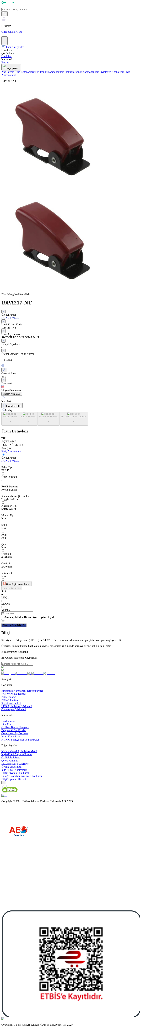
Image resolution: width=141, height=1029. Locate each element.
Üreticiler (6, 56)
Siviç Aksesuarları (11, 451)
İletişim (5, 62)
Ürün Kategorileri (24, 71)
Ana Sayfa (7, 71)
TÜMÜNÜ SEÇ (10, 444)
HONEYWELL (10, 460)
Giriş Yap (6, 31)
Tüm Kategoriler (15, 47)
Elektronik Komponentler (49, 71)
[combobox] (3, 782)
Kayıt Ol (17, 31)
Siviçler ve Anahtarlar (112, 71)
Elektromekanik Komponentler (82, 71)
